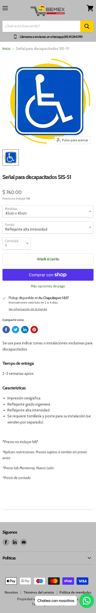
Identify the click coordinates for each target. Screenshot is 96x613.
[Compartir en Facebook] (6, 329)
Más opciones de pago (48, 286)
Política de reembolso (75, 592)
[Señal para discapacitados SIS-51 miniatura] (10, 157)
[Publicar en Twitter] (15, 329)
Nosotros (11, 592)
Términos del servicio (38, 592)
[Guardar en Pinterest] (34, 329)
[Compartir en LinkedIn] (25, 329)
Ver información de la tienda (28, 309)
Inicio (6, 49)
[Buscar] (87, 26)
